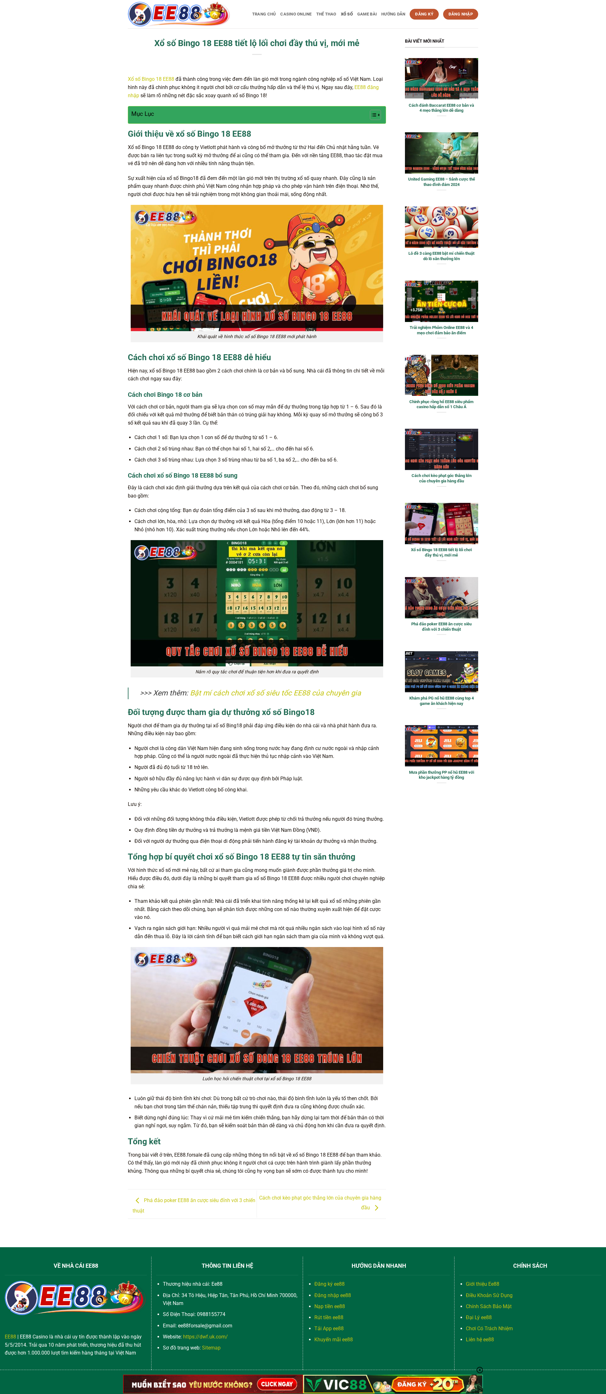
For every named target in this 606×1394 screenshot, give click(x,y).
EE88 (10, 1337)
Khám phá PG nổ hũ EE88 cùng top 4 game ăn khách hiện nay (441, 701)
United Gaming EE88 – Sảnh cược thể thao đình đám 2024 (441, 182)
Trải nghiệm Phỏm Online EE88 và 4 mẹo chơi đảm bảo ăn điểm (441, 330)
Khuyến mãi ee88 (333, 1340)
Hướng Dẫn (393, 14)
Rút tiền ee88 (328, 1317)
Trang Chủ (264, 14)
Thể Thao (326, 14)
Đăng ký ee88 (329, 1284)
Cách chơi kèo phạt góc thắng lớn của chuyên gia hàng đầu (442, 478)
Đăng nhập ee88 (332, 1295)
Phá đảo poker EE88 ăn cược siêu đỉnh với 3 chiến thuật (441, 627)
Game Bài (367, 14)
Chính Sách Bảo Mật (489, 1306)
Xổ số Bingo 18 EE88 (151, 79)
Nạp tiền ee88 (329, 1306)
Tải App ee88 (329, 1328)
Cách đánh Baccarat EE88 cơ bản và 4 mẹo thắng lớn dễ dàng (441, 108)
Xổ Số (347, 14)
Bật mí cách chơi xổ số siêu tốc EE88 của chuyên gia (275, 693)
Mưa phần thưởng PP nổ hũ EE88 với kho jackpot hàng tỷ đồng (441, 775)
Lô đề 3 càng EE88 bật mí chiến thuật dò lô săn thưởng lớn (441, 256)
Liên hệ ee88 (480, 1340)
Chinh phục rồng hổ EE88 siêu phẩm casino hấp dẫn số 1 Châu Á (441, 404)
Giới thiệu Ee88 (482, 1284)
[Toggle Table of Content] (372, 115)
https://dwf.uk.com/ (205, 1337)
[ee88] (179, 14)
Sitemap (211, 1348)
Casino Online (296, 14)
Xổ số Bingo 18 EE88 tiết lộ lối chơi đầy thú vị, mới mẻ (441, 552)
